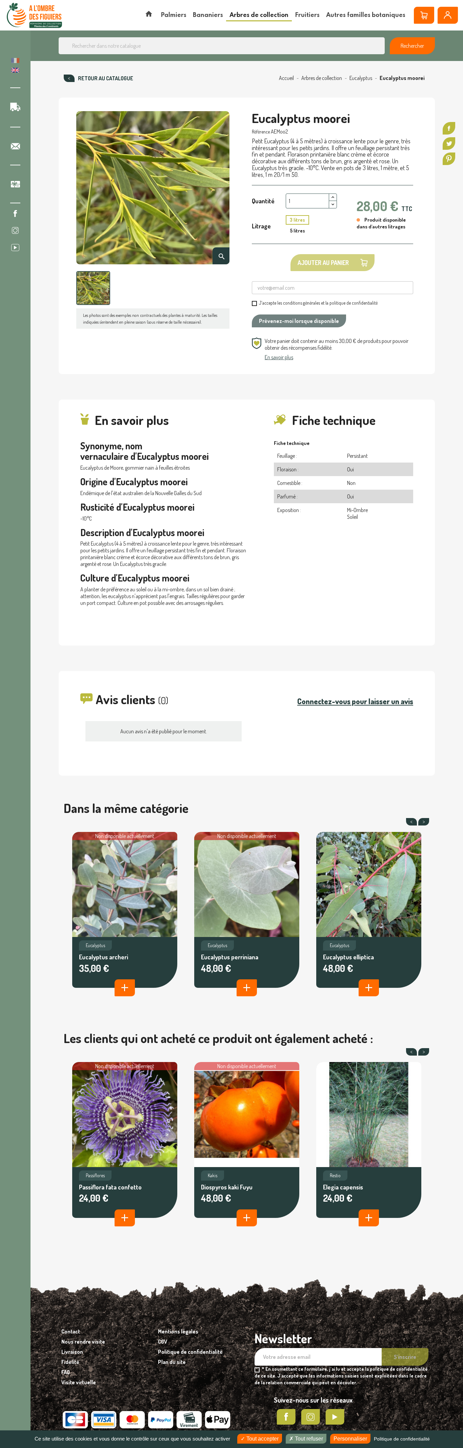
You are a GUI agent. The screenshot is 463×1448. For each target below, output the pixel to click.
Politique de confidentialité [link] (402, 1439)
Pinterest (449, 158)
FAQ (65, 1372)
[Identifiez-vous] (448, 15)
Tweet (449, 143)
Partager (449, 128)
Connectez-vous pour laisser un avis (355, 701)
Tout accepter (262, 1439)
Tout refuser (308, 1439)
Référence (261, 132)
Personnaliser (350, 1439)
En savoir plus (279, 357)
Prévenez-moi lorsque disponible (299, 321)
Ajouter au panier (323, 262)
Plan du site (172, 1362)
